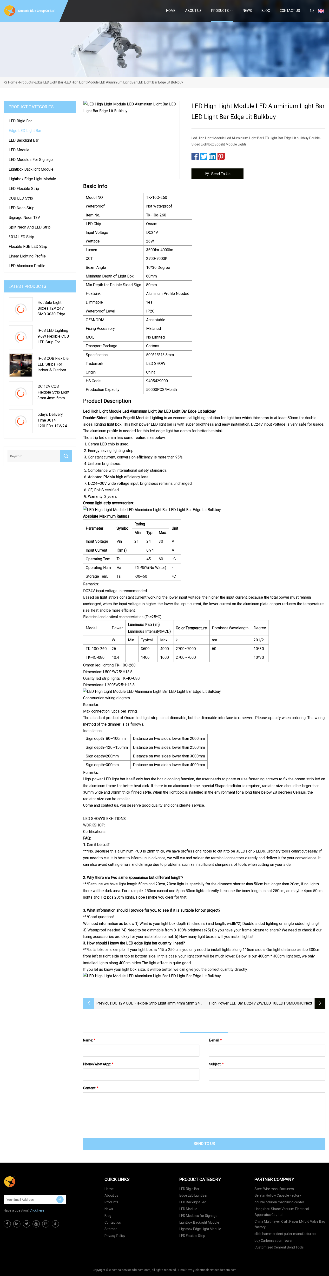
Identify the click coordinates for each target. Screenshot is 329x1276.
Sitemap (111, 1229)
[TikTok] (55, 1223)
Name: (89, 1040)
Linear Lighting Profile (27, 256)
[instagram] (45, 1223)
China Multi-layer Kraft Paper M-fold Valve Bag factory (290, 1224)
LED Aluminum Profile (27, 266)
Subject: (216, 1064)
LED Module (19, 150)
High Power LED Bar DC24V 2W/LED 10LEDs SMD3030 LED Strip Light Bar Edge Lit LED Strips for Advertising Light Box (256, 1003)
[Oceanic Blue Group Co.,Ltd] (28, 1182)
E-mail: (215, 1040)
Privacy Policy (115, 1236)
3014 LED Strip (21, 237)
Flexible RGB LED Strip (28, 246)
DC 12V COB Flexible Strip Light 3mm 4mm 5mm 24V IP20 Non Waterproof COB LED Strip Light (157, 1003)
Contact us (290, 11)
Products (220, 11)
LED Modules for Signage (31, 159)
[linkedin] (16, 1223)
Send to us (220, 174)
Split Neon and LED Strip (30, 227)
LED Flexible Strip (24, 188)
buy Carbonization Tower (274, 1240)
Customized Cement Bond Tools (279, 1247)
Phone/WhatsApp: (98, 1064)
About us (193, 11)
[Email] (60, 1199)
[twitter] (26, 1223)
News (247, 11)
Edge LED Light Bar (49, 82)
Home (171, 11)
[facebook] (7, 1223)
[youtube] (36, 1223)
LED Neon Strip (21, 208)
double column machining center (279, 1202)
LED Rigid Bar (20, 121)
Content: (91, 1088)
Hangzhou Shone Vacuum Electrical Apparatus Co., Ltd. (282, 1212)
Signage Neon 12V (24, 217)
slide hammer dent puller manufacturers (285, 1234)
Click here (37, 1210)
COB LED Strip (21, 198)
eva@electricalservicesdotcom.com (212, 1270)
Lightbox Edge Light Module (32, 179)
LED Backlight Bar (24, 140)
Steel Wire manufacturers (274, 1189)
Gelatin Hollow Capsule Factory (278, 1195)
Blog (266, 11)
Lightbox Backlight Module (31, 169)
